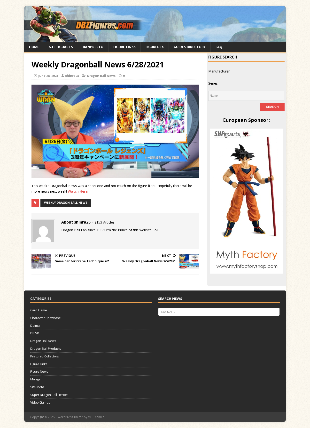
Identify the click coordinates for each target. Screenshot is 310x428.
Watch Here (77, 191)
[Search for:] (219, 311)
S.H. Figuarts (61, 46)
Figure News (39, 371)
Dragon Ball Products (45, 348)
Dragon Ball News (101, 75)
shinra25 (72, 75)
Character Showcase (45, 318)
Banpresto (93, 46)
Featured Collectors (44, 356)
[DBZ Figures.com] (155, 39)
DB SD (34, 333)
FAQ (219, 46)
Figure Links (124, 46)
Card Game (38, 310)
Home (34, 46)
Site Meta (37, 387)
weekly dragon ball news (65, 203)
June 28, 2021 (48, 75)
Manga (35, 379)
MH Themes (96, 417)
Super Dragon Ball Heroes (49, 394)
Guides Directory (190, 46)
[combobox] (219, 71)
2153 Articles (104, 222)
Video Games (40, 402)
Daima (35, 325)
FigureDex (155, 46)
